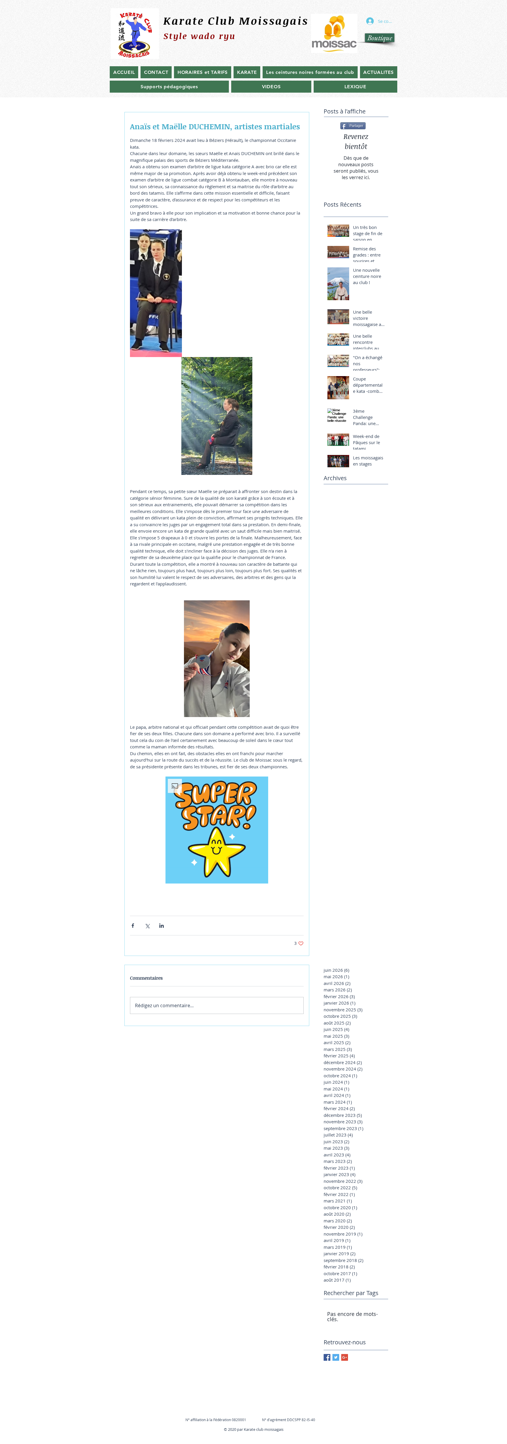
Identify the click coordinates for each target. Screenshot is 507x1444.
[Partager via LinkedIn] (161, 925)
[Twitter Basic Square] (335, 1357)
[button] (216, 830)
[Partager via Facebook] (133, 925)
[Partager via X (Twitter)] (147, 925)
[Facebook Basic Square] (327, 1357)
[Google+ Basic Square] (344, 1357)
